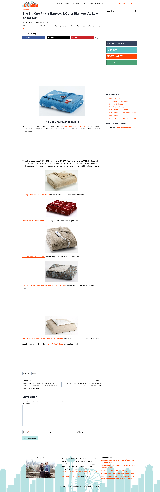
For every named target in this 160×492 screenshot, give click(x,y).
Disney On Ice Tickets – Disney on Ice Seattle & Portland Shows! (118, 467)
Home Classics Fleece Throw (33, 221)
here (24, 28)
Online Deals (26, 10)
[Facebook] (116, 3)
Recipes (67, 3)
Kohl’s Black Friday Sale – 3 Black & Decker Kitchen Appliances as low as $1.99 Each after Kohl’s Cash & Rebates (39, 384)
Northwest (115, 56)
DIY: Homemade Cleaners (118, 110)
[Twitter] (120, 3)
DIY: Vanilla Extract (116, 104)
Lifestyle (60, 3)
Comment (26, 403)
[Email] (131, 3)
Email (52, 432)
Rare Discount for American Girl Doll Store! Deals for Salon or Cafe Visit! (83, 383)
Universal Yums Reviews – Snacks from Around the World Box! (118, 461)
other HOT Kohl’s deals (54, 344)
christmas (26, 373)
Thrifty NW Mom (29, 22)
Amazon (112, 50)
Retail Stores (116, 43)
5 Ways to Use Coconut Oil (119, 101)
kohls (34, 373)
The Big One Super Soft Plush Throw (36, 195)
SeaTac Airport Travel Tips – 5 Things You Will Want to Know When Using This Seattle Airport (118, 472)
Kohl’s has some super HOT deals (73, 126)
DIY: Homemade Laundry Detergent (122, 118)
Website (80, 432)
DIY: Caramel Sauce (116, 107)
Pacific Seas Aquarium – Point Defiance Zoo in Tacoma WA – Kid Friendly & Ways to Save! (117, 477)
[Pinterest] (127, 3)
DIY (72, 3)
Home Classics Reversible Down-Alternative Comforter (42, 338)
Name (26, 432)
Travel (84, 3)
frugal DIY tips (75, 476)
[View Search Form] (136, 3)
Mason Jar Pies (115, 98)
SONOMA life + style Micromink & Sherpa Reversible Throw (44, 285)
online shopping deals (75, 471)
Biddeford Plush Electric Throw (33, 257)
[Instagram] (123, 3)
